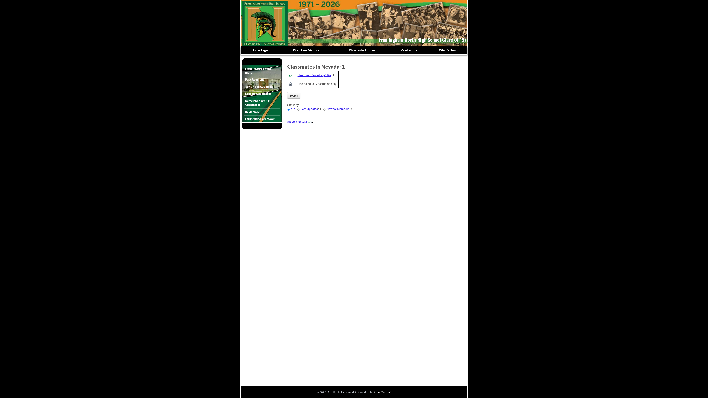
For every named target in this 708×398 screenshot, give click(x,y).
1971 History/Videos (259, 86)
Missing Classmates (258, 93)
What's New (447, 50)
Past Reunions (254, 79)
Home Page (259, 50)
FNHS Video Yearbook (260, 119)
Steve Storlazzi (297, 121)
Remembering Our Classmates (257, 102)
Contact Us (409, 50)
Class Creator (382, 392)
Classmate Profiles (362, 50)
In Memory (252, 112)
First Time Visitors (306, 50)
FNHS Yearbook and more (258, 70)
